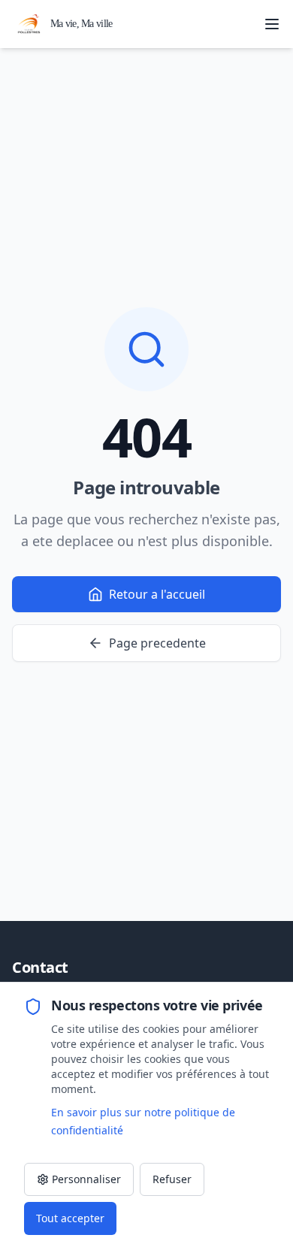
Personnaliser (86, 1179)
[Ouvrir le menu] (272, 24)
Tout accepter (70, 1218)
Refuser (172, 1179)
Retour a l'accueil (157, 594)
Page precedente (157, 643)
